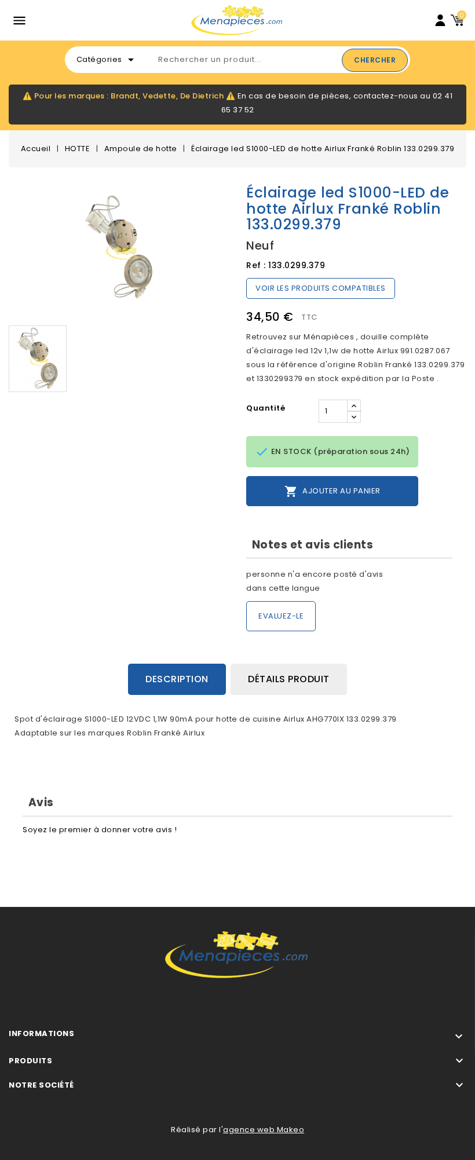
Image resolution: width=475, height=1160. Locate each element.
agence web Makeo (263, 1129)
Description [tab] (177, 679)
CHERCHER (375, 60)
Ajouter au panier (332, 491)
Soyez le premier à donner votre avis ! (100, 829)
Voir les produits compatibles (320, 288)
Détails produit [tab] (289, 679)
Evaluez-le (281, 615)
